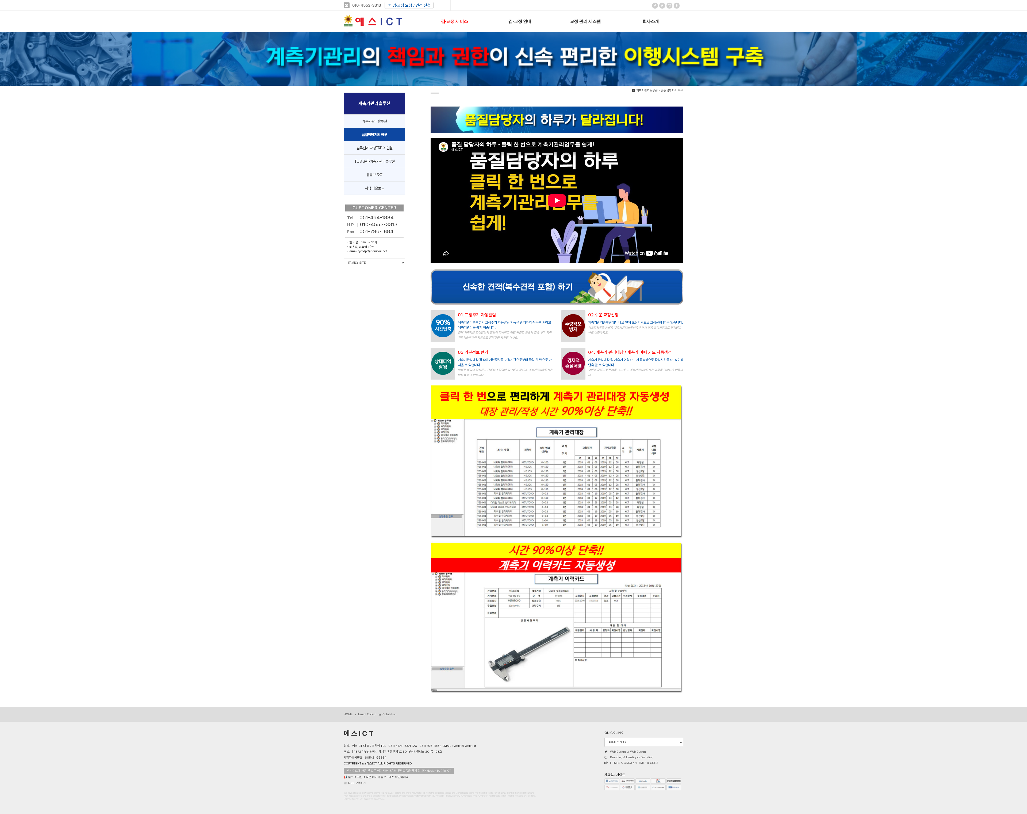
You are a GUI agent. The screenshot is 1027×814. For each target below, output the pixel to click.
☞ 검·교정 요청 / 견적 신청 (409, 5)
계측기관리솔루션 (374, 121)
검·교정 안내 (519, 21)
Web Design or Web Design (628, 752)
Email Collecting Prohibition (377, 714)
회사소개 (650, 21)
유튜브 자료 (374, 174)
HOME (348, 714)
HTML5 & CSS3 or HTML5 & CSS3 (634, 763)
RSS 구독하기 (357, 783)
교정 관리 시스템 (585, 21)
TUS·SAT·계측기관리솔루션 (374, 161)
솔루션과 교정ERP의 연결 (375, 148)
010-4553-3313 (366, 5)
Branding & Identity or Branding (631, 757)
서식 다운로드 (374, 188)
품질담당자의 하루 (374, 134)
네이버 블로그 (380, 777)
